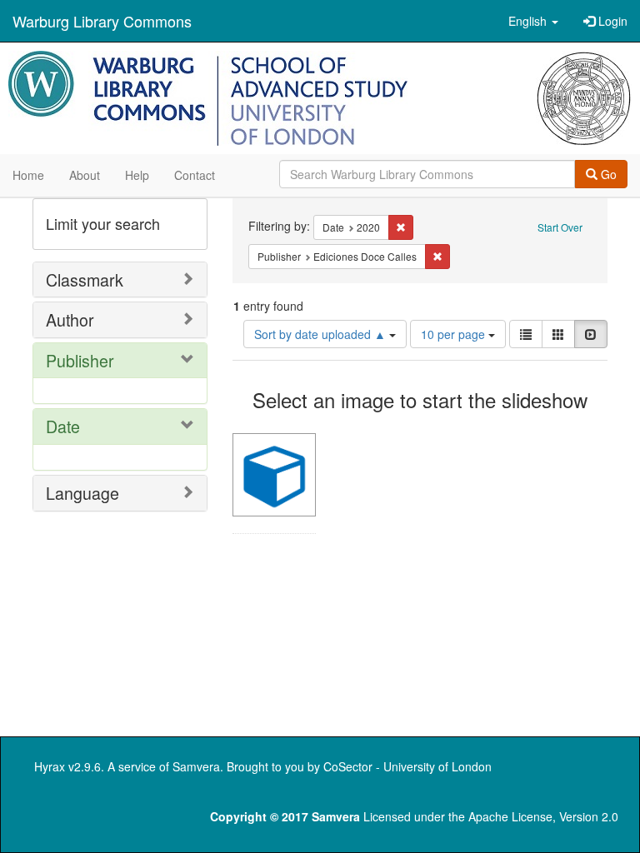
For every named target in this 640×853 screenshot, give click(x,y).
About (84, 175)
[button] (533, 21)
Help (137, 175)
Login (611, 20)
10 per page (454, 334)
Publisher (80, 360)
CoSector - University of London (407, 766)
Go (607, 174)
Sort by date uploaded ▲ (321, 334)
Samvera (196, 766)
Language (82, 493)
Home (28, 175)
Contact (194, 175)
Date (63, 426)
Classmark (84, 279)
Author (70, 319)
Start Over (560, 227)
